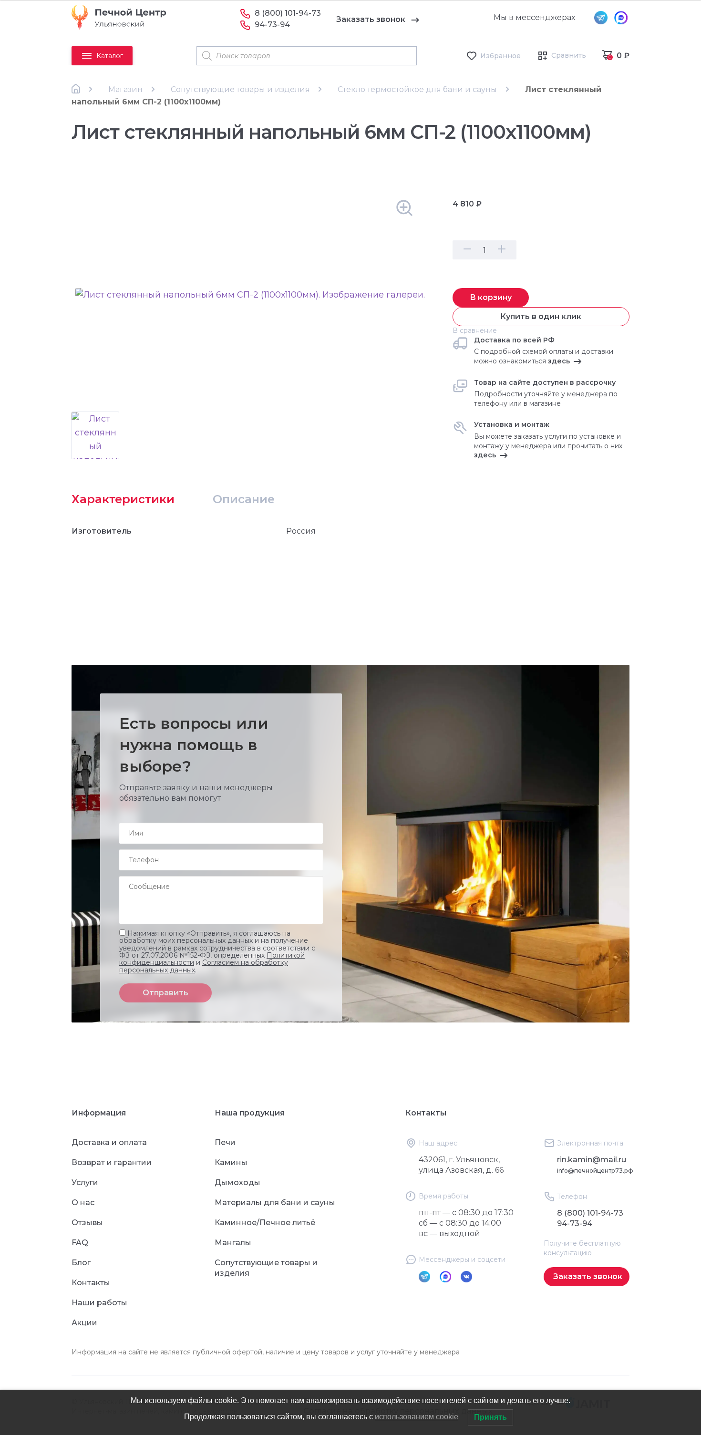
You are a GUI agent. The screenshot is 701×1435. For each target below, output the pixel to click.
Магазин (125, 89)
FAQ (80, 1242)
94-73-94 (272, 24)
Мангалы (233, 1242)
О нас (83, 1202)
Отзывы (87, 1222)
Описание (244, 499)
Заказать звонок (370, 19)
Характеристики (123, 499)
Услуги (85, 1182)
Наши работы (99, 1302)
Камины (231, 1162)
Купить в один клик (540, 316)
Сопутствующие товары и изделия (240, 89)
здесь (559, 361)
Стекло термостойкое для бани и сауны (417, 89)
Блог (81, 1262)
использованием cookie (416, 1417)
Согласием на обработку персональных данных (203, 966)
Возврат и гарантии (112, 1162)
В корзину (491, 297)
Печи (225, 1142)
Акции (84, 1322)
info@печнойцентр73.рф (595, 1170)
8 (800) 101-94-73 (288, 13)
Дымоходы (237, 1182)
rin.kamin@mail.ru (591, 1159)
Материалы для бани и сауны (275, 1202)
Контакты (91, 1282)
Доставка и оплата (109, 1142)
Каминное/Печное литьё (265, 1222)
